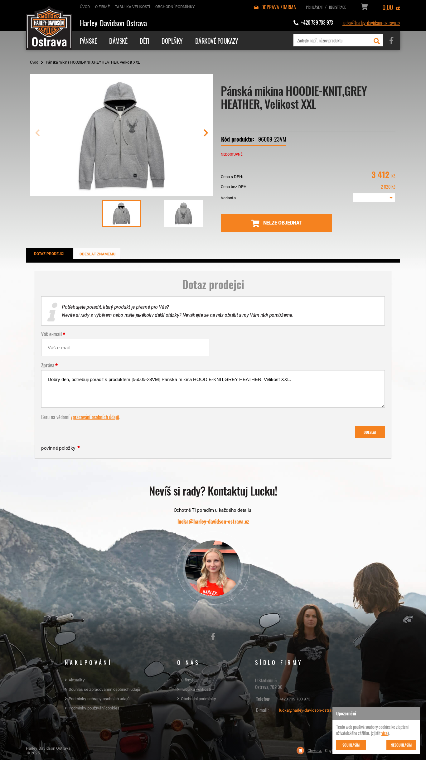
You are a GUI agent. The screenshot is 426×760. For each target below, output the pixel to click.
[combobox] (374, 197)
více (384, 732)
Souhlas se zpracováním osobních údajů (104, 689)
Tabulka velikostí (196, 689)
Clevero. (314, 750)
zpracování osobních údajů (95, 417)
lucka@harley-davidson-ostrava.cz (371, 22)
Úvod (34, 62)
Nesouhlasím (401, 745)
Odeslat (370, 432)
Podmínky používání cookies (94, 708)
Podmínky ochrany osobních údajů (99, 698)
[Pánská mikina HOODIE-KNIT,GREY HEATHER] (121, 194)
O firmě (187, 680)
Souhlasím (351, 745)
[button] (205, 135)
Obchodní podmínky (198, 698)
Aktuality (77, 680)
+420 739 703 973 (294, 699)
